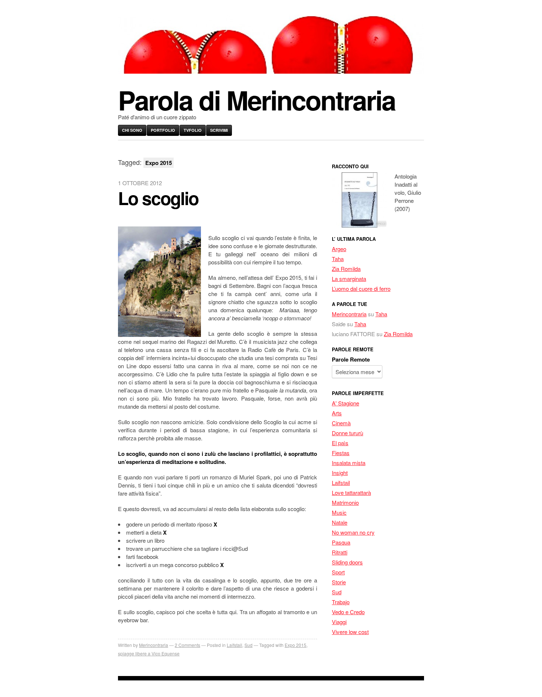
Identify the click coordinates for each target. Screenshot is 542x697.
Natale (339, 522)
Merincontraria (153, 645)
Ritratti (339, 552)
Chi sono (132, 130)
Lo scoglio (158, 198)
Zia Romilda (346, 268)
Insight (340, 472)
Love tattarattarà (351, 492)
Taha (338, 259)
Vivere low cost (350, 632)
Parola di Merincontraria (256, 100)
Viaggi (339, 622)
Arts (337, 413)
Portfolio (163, 130)
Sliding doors (347, 562)
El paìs (340, 443)
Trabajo (341, 602)
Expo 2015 (295, 645)
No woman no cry (353, 532)
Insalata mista (348, 463)
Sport (338, 572)
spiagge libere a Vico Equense (149, 653)
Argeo (339, 249)
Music (339, 512)
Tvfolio (193, 130)
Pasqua (341, 542)
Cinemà (341, 423)
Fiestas (341, 453)
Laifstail (234, 645)
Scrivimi (219, 130)
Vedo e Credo (348, 612)
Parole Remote (351, 359)
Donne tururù (347, 433)
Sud (248, 645)
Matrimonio (345, 502)
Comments (187, 645)
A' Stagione (345, 403)
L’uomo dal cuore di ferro (361, 288)
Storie (339, 582)
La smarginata (349, 278)
